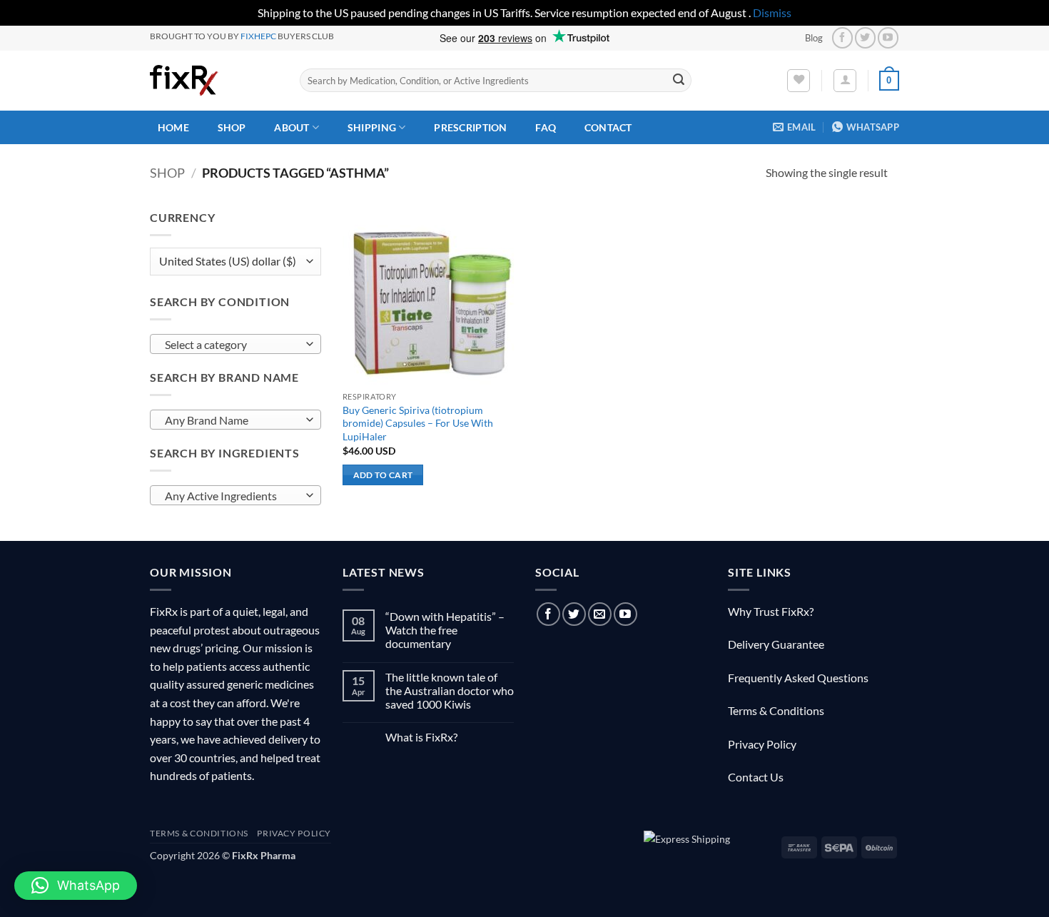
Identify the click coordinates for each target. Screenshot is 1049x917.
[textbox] (232, 345)
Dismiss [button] (772, 12)
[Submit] (679, 81)
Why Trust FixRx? (771, 611)
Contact (608, 127)
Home (173, 127)
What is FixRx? (421, 737)
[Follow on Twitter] (865, 37)
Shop (232, 127)
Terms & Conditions (776, 710)
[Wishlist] (798, 80)
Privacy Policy (762, 744)
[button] (844, 80)
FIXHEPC (258, 36)
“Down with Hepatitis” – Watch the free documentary (445, 629)
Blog (814, 38)
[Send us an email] (600, 614)
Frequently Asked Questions (798, 677)
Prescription (470, 127)
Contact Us (756, 777)
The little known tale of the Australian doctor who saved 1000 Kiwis (449, 690)
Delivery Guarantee (776, 644)
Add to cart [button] (383, 475)
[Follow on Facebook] (842, 37)
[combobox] (235, 344)
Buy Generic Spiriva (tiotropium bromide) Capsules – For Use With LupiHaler (418, 423)
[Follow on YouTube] (888, 37)
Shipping (372, 127)
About (291, 127)
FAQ (545, 127)
